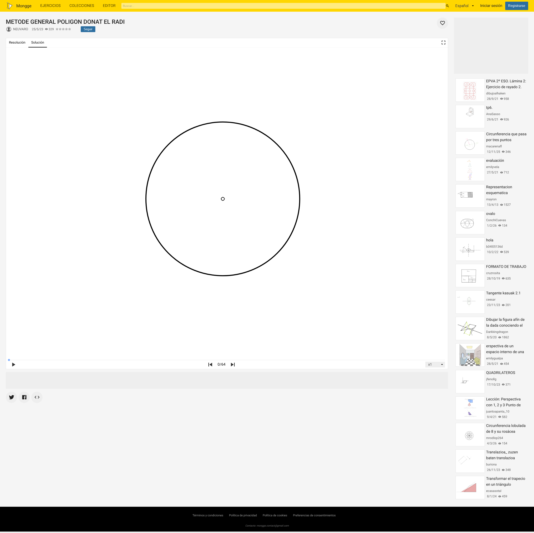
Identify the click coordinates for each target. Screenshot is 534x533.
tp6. (489, 107)
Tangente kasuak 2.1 (503, 293)
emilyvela (492, 167)
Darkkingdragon (497, 332)
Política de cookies (275, 515)
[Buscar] (447, 6)
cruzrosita (493, 273)
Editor (109, 6)
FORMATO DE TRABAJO (506, 267)
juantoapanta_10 (497, 411)
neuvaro (20, 29)
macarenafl (494, 146)
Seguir (88, 29)
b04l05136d (494, 246)
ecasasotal (493, 491)
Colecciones (81, 6)
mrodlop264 (494, 438)
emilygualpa (494, 358)
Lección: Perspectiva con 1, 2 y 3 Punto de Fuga (503, 405)
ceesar (491, 299)
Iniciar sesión (491, 6)
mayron (491, 199)
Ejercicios (50, 6)
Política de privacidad (243, 515)
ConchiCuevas (496, 220)
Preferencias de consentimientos (314, 515)
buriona (491, 464)
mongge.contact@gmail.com (273, 525)
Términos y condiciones (208, 515)
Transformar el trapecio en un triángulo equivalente (505, 485)
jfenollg (491, 379)
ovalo (490, 214)
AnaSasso (493, 114)
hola (489, 240)
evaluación (495, 160)
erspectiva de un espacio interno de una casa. (505, 352)
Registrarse (516, 6)
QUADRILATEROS (500, 373)
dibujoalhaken (496, 93)
